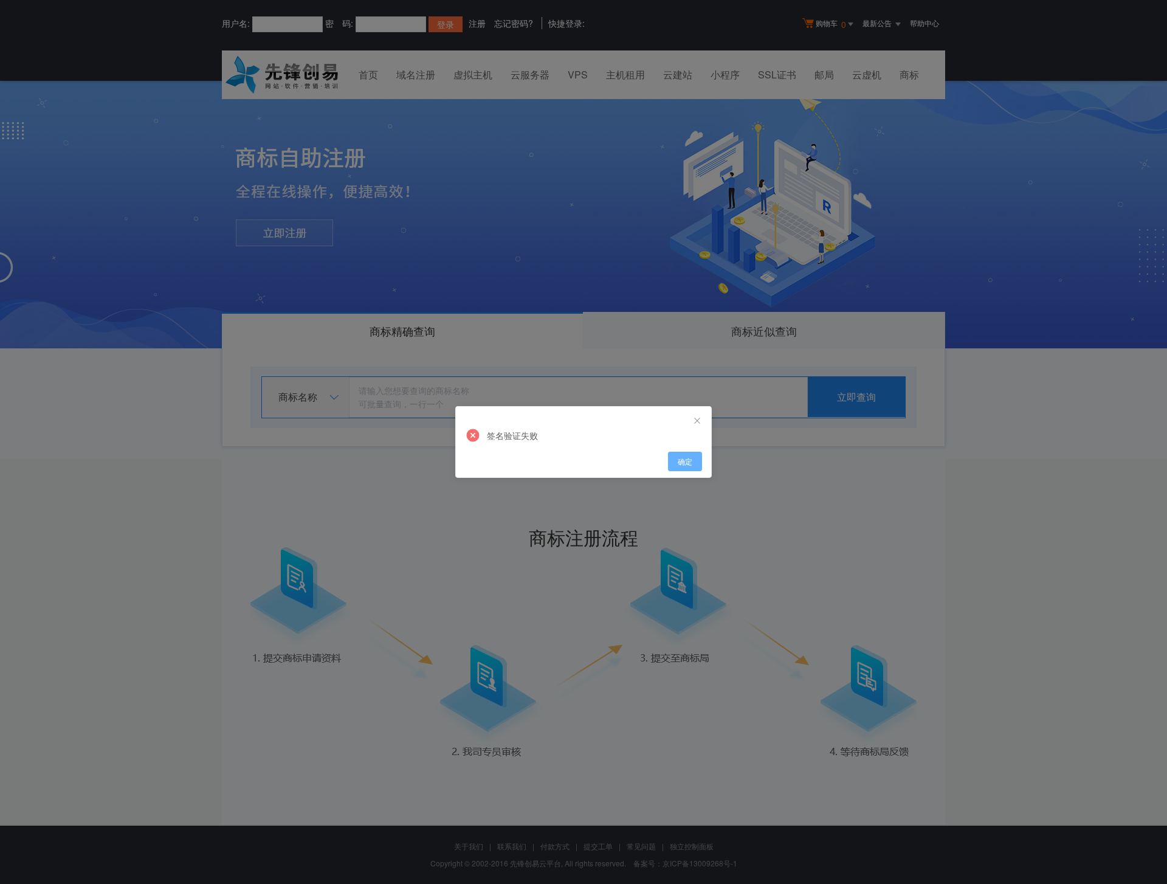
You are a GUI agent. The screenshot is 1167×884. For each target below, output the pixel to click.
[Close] (697, 421)
